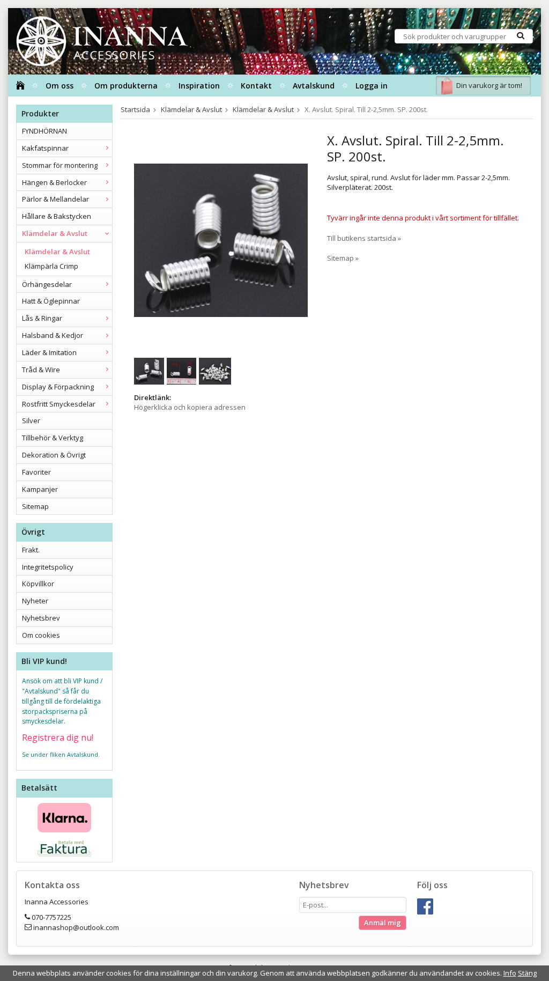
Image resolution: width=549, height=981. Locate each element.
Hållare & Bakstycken (56, 216)
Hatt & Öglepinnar (51, 301)
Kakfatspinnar (45, 148)
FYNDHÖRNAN (44, 131)
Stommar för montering (60, 165)
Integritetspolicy (47, 567)
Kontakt (256, 85)
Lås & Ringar (42, 318)
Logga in (371, 85)
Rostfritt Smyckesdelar (58, 404)
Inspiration (199, 85)
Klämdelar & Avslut (54, 233)
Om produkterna (126, 85)
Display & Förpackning (58, 387)
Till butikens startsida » (364, 238)
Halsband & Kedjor (52, 335)
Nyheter (35, 601)
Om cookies (41, 635)
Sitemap (35, 506)
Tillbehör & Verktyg (52, 437)
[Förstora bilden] (221, 240)
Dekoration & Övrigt (54, 455)
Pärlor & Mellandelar (55, 199)
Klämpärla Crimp (51, 266)
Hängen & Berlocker (54, 182)
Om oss (59, 85)
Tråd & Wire (41, 369)
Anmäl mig (382, 922)
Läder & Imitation (49, 352)
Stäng (527, 973)
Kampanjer (40, 489)
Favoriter (36, 472)
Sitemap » (343, 258)
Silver (31, 420)
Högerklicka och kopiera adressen (190, 407)
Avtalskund (314, 85)
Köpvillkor (38, 583)
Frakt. (31, 550)
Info (509, 973)
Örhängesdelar (47, 284)
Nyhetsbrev (41, 618)
